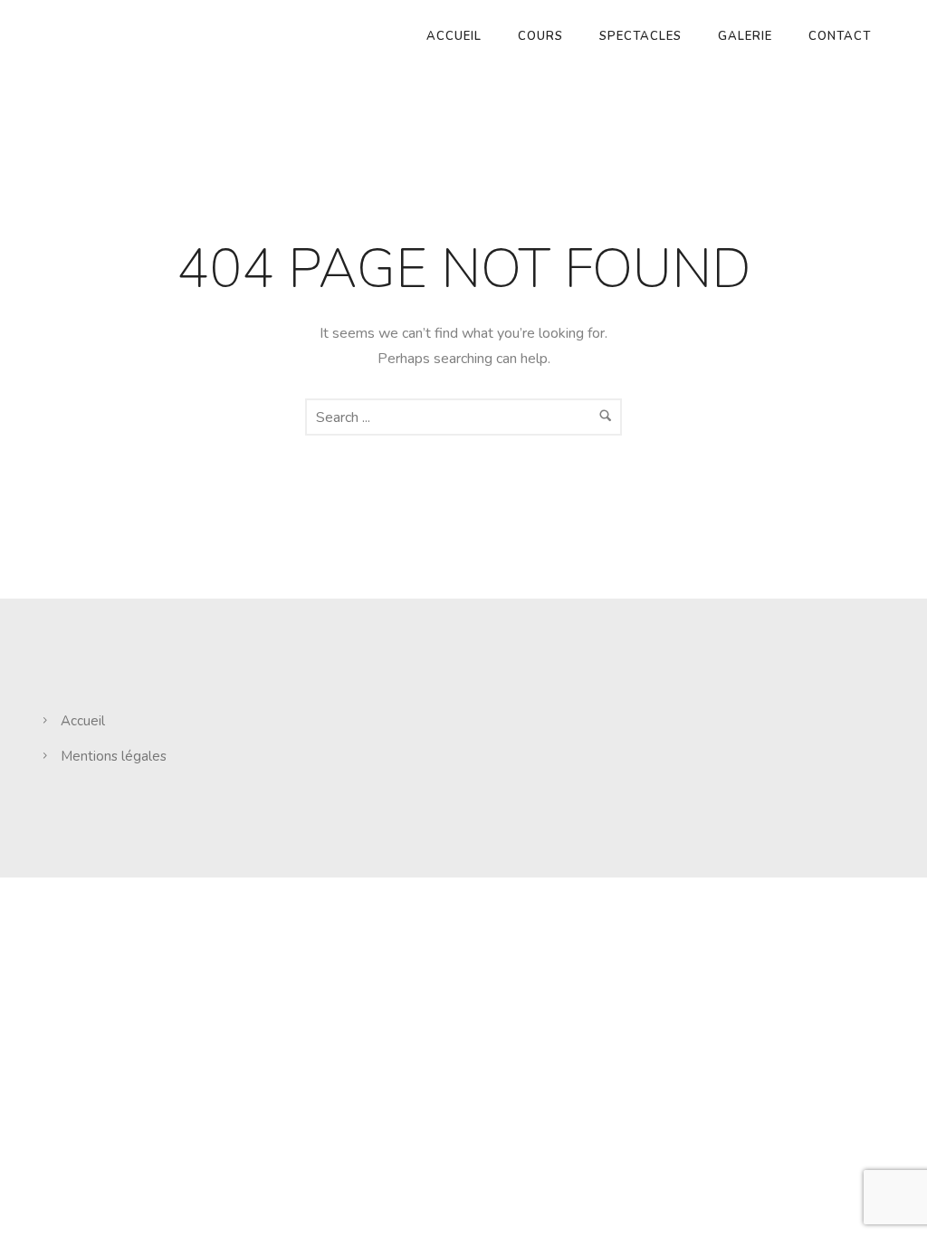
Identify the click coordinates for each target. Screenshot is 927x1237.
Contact (839, 36)
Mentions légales (114, 756)
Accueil (454, 36)
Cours (540, 36)
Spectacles (640, 36)
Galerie (745, 36)
